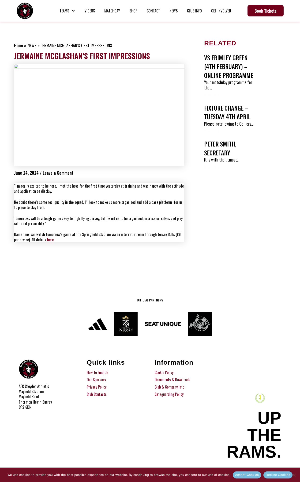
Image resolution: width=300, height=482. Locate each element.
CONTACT (153, 11)
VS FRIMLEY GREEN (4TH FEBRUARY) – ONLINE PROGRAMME (228, 66)
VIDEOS (90, 11)
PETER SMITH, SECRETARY (220, 148)
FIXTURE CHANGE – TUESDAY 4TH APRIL (227, 112)
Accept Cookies (247, 475)
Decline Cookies (278, 475)
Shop (133, 11)
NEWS (173, 11)
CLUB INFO (194, 11)
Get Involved (221, 11)
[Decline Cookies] (294, 475)
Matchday (112, 11)
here (50, 240)
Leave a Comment (58, 173)
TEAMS (64, 11)
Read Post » (213, 94)
